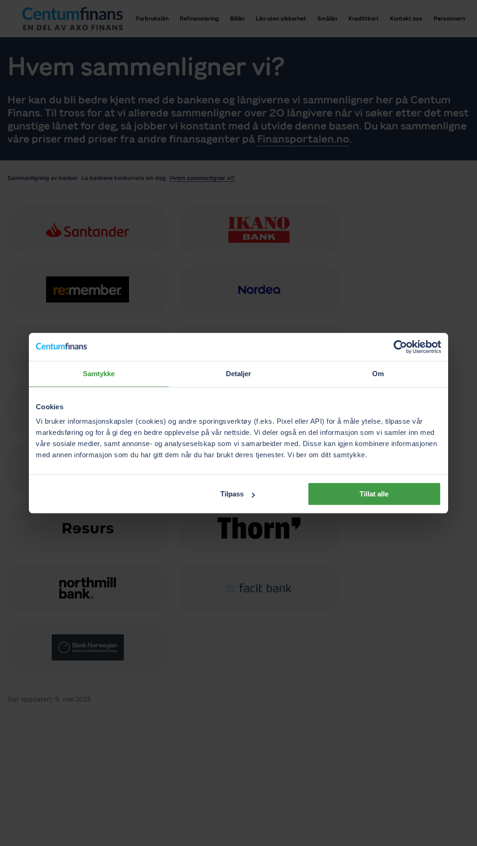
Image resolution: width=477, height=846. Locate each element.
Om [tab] (378, 374)
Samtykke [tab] (99, 374)
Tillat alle (374, 494)
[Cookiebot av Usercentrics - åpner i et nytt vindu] (400, 347)
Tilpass (232, 494)
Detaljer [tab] (239, 374)
